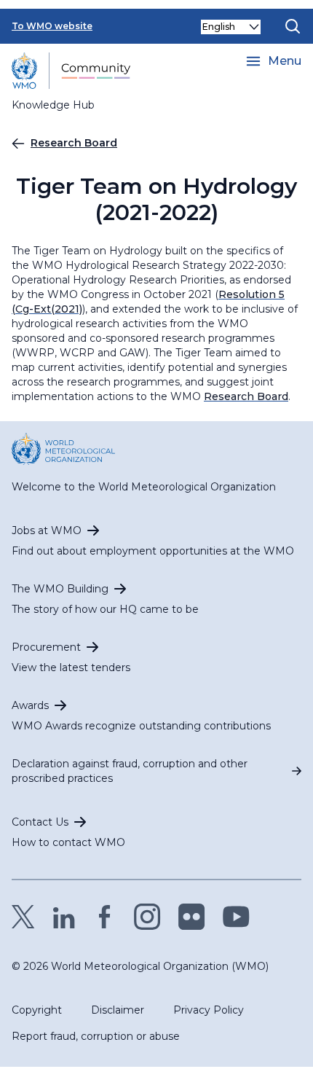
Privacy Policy (208, 1010)
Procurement (46, 647)
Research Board (74, 142)
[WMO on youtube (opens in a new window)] (236, 917)
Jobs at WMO (47, 530)
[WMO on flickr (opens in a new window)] (191, 917)
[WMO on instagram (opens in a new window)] (147, 917)
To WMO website (52, 25)
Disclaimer (117, 1010)
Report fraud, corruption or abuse (96, 1036)
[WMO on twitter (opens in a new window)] (23, 916)
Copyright (37, 1010)
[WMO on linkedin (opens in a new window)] (64, 916)
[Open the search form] (292, 26)
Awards (30, 705)
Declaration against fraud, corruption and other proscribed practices (129, 771)
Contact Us (40, 822)
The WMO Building (60, 588)
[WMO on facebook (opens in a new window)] (104, 916)
